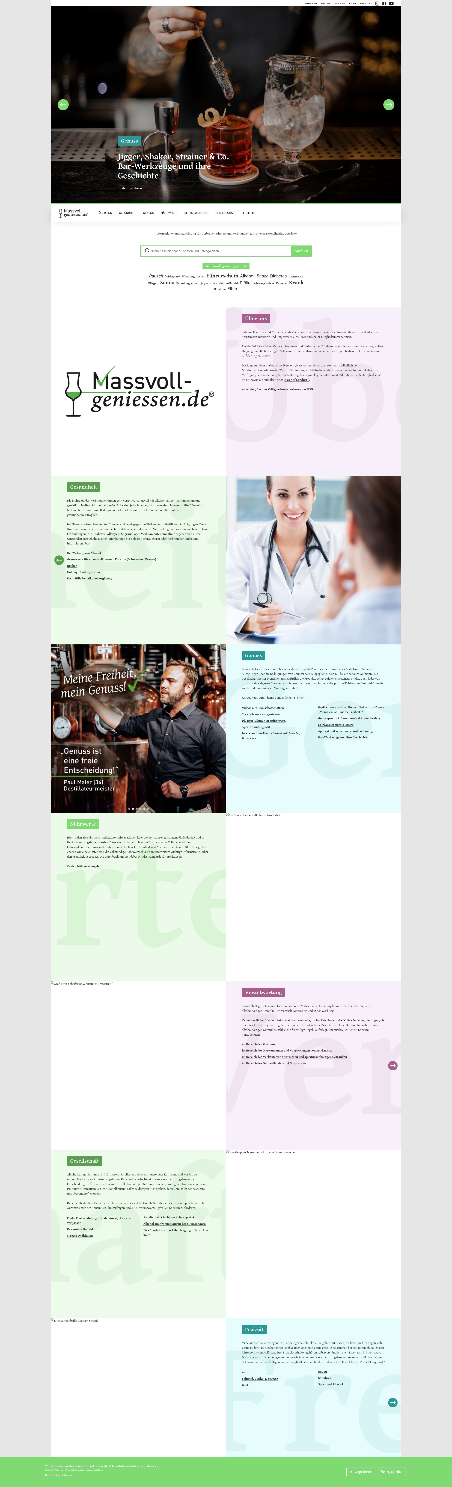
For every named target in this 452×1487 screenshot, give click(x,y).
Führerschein (222, 276)
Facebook (384, 3)
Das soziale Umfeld (80, 1229)
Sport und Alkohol (330, 1384)
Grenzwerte (296, 276)
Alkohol (247, 276)
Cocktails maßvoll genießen (261, 714)
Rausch (156, 276)
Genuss (148, 213)
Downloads (366, 3)
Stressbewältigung (80, 1235)
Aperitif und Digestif (256, 727)
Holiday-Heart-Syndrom (83, 572)
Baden (262, 276)
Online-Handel (228, 283)
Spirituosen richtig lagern (335, 725)
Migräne (126, 534)
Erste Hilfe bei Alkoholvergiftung (89, 578)
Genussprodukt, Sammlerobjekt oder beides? (349, 718)
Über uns (105, 213)
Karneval (281, 283)
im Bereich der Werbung (258, 1044)
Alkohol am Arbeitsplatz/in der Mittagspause (174, 1224)
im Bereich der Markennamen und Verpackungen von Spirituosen (287, 1050)
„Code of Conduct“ (296, 380)
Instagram (377, 3)
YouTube (391, 3)
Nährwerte (169, 213)
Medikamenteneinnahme (158, 534)
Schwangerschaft (264, 283)
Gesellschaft (225, 213)
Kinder (200, 276)
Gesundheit (127, 213)
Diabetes (278, 276)
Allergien (113, 534)
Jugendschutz (209, 283)
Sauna (167, 283)
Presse (352, 3)
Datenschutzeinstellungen (58, 1475)
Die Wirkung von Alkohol (84, 553)
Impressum (339, 3)
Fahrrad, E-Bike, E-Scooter (260, 1379)
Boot (245, 1385)
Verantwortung (196, 213)
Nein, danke (391, 1471)
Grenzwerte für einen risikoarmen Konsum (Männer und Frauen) (111, 559)
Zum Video (128, 188)
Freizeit (249, 213)
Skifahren (220, 289)
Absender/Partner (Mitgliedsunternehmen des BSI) (277, 389)
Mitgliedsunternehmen (258, 370)
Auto (245, 1372)
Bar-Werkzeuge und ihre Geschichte (343, 737)
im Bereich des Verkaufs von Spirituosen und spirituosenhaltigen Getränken (294, 1057)
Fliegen (153, 283)
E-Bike (246, 282)
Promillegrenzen (187, 283)
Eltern (232, 288)
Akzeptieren (361, 1471)
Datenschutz (310, 3)
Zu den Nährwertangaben (84, 866)
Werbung (188, 276)
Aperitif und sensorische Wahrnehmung (345, 731)
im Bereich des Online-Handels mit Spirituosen (274, 1063)
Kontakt (325, 3)
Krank (296, 283)
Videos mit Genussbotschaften (263, 708)
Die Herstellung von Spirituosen (264, 720)
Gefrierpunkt (172, 276)
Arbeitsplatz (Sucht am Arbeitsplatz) (168, 1217)
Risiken (72, 566)
